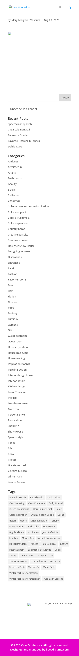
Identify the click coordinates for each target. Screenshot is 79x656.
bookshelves (54, 497)
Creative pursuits (18, 234)
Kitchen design (17, 386)
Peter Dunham (16, 549)
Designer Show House (21, 246)
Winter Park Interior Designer (24, 578)
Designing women (19, 251)
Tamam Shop (27, 555)
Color (59, 509)
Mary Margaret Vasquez (26, 20)
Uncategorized (17, 465)
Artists (12, 172)
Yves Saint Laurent (53, 578)
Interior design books (20, 375)
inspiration (33, 532)
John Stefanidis (50, 532)
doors (23, 520)
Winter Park (15, 476)
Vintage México (17, 471)
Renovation (15, 420)
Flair (10, 291)
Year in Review (16, 482)
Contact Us (38, 628)
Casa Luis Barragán (19, 129)
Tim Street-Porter (18, 561)
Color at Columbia (19, 217)
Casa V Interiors (36, 503)
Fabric (11, 268)
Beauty (12, 184)
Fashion (12, 274)
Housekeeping (16, 358)
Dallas (61, 514)
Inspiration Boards (19, 364)
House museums (18, 352)
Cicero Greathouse (19, 509)
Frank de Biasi (16, 526)
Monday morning (18, 403)
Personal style (16, 414)
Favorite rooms (17, 279)
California (13, 195)
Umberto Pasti (17, 567)
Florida (12, 296)
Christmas (14, 200)
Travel (11, 454)
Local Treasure (17, 392)
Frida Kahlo (34, 526)
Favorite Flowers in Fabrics (24, 141)
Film (10, 285)
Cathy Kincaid (56, 503)
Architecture (15, 167)
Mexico (12, 397)
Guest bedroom (17, 336)
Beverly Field (36, 497)
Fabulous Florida (18, 135)
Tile (10, 448)
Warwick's (33, 567)
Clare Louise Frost (42, 509)
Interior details (16, 381)
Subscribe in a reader (23, 109)
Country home (16, 229)
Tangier (42, 555)
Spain (58, 549)
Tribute (12, 459)
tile (51, 555)
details (13, 520)
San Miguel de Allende (39, 549)
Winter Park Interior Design (23, 573)
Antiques (13, 161)
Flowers (12, 302)
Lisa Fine (13, 538)
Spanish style (16, 437)
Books (12, 189)
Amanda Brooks (17, 497)
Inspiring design (17, 369)
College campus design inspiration (28, 206)
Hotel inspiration (18, 347)
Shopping (13, 426)
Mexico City (28, 538)
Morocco (13, 409)
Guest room (15, 341)
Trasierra (55, 561)
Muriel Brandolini (18, 543)
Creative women (18, 240)
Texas (11, 442)
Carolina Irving (17, 503)
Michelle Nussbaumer (48, 538)
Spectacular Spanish (20, 124)
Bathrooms (15, 178)
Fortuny (12, 313)
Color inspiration (18, 223)
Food (11, 307)
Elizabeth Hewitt (38, 520)
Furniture (13, 319)
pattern (64, 543)
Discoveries (15, 257)
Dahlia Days (15, 146)
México (34, 543)
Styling (12, 555)
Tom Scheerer (38, 561)
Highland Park (16, 532)
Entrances (14, 262)
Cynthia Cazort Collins (42, 514)
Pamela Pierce (49, 543)
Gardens (13, 324)
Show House (15, 431)
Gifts (11, 330)
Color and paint (17, 212)
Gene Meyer (49, 526)
